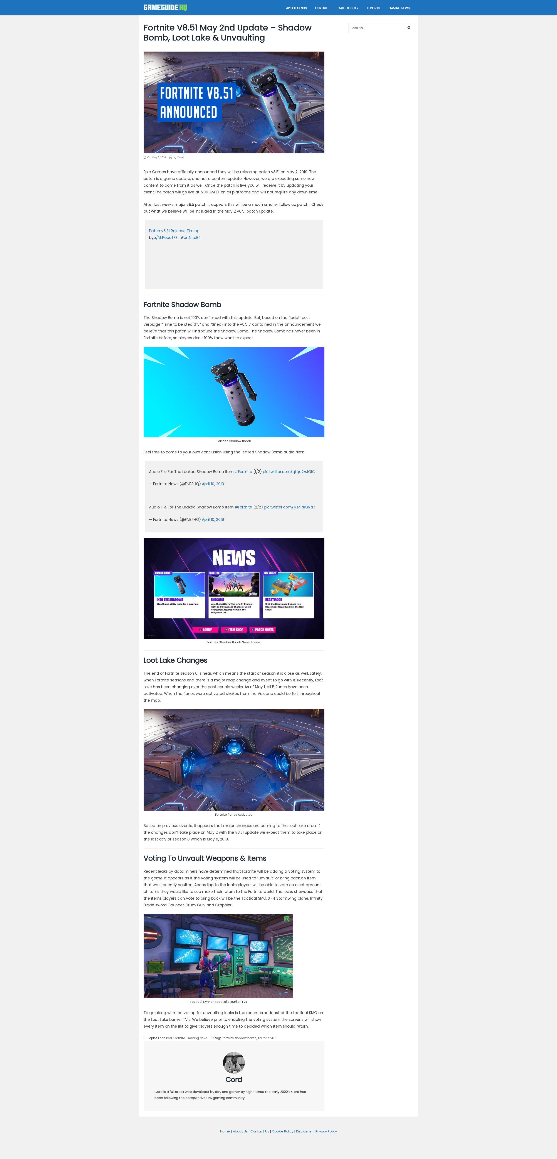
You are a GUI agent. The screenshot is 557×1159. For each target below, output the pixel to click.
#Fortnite (243, 471)
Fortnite (179, 1038)
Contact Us (259, 1131)
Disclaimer (304, 1131)
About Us (240, 1131)
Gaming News (197, 1038)
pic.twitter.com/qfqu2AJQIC (289, 471)
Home (225, 1131)
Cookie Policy (282, 1131)
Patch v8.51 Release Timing (174, 230)
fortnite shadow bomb (239, 1038)
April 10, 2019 (213, 483)
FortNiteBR (191, 237)
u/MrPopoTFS (166, 237)
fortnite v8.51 (267, 1038)
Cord (234, 1079)
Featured (165, 1038)
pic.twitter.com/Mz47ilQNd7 (289, 507)
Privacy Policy (326, 1131)
